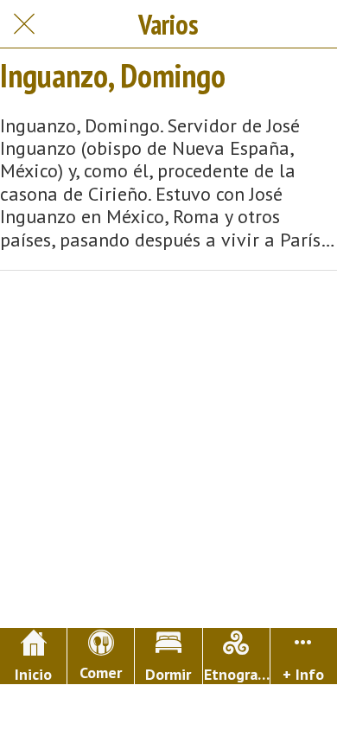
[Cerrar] (24, 24)
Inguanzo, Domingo (113, 75)
